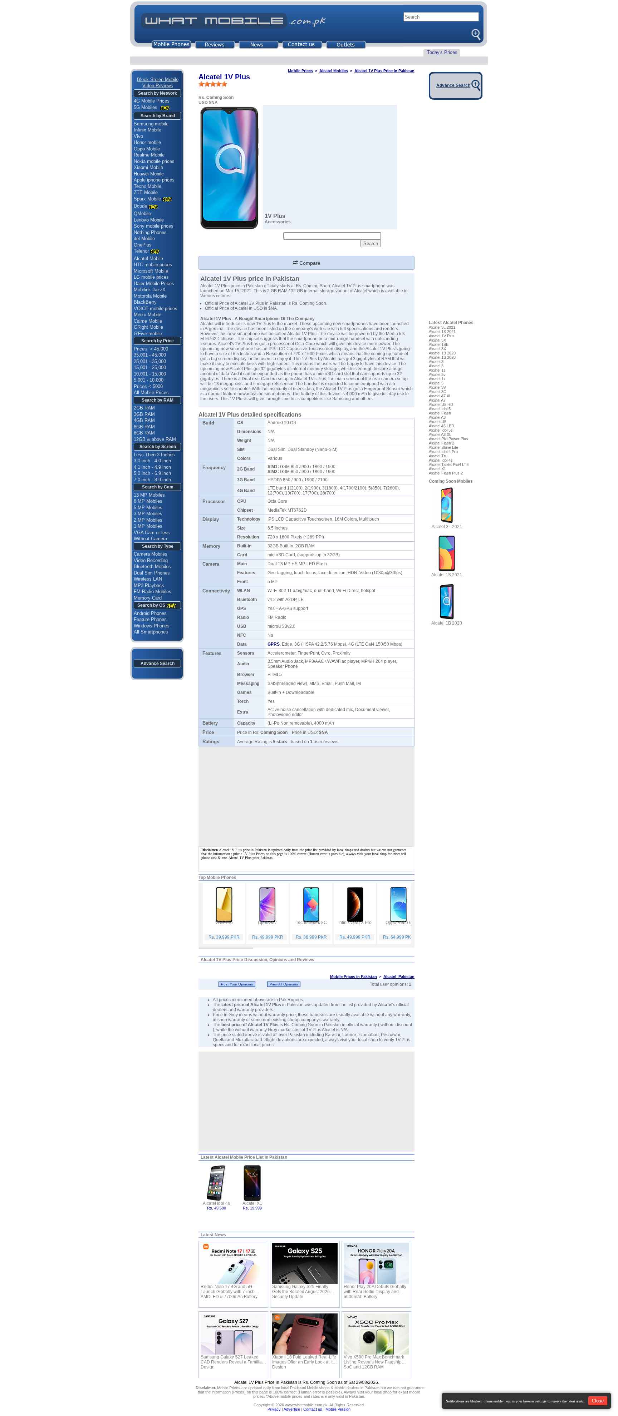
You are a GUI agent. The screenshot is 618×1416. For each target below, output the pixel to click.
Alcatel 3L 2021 (442, 327)
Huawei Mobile (149, 174)
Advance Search (158, 663)
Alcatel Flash (440, 413)
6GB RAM (144, 426)
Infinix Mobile (147, 130)
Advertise (292, 1409)
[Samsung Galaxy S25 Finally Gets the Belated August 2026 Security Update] (305, 1263)
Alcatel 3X (437, 349)
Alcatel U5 (437, 421)
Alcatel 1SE (438, 344)
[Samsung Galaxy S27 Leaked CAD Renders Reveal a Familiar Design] (233, 1334)
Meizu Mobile (147, 314)
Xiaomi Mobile (148, 167)
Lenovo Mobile (149, 220)
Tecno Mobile (147, 186)
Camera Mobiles (150, 554)
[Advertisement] (306, 1102)
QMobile (142, 213)
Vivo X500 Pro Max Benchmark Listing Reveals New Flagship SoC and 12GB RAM (374, 1360)
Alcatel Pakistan (399, 976)
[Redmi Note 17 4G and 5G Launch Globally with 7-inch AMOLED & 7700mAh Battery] (233, 1263)
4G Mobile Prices (152, 101)
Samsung (341, 398)
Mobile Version (337, 1409)
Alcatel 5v (437, 374)
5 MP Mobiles (148, 507)
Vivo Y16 (224, 922)
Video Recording (151, 560)
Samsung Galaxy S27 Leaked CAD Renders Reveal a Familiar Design (232, 1360)
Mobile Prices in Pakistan (353, 976)
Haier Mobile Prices (154, 283)
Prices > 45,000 (151, 349)
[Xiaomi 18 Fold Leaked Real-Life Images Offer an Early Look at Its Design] (305, 1334)
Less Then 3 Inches (154, 454)
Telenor (141, 251)
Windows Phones (152, 625)
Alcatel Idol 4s (216, 1203)
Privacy (274, 1409)
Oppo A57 (267, 922)
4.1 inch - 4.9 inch (152, 467)
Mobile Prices (300, 71)
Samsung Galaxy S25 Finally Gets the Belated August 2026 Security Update (301, 1289)
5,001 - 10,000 (148, 380)
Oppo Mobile (147, 148)
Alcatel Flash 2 (441, 443)
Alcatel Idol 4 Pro (443, 451)
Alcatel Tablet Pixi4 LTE (449, 464)
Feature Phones (150, 619)
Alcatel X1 (252, 1203)
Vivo (138, 136)
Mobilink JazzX (150, 289)
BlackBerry (145, 302)
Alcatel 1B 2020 (442, 353)
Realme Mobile (149, 155)
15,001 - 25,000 (150, 367)
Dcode (140, 206)
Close (598, 1400)
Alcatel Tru (438, 456)
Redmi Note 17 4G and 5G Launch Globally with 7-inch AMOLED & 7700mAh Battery (229, 1289)
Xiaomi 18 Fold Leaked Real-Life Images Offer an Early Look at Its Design (304, 1360)
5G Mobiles (146, 107)
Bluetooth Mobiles (152, 566)
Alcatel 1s (437, 370)
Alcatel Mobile (148, 258)
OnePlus (143, 245)
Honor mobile (147, 142)
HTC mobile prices (153, 264)
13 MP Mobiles (149, 495)
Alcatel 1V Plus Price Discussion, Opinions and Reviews (257, 959)
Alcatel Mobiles (333, 71)
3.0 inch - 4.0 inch (152, 460)
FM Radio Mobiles (152, 591)
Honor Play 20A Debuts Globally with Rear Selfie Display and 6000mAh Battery (375, 1289)
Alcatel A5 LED (441, 426)
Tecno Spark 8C (311, 922)
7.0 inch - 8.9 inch (152, 479)
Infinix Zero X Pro (355, 922)
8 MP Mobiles (148, 501)
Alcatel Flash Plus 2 (446, 473)
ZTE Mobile (146, 192)
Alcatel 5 (436, 383)
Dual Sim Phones (152, 573)
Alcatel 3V (437, 387)
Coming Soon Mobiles (451, 481)
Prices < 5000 (148, 386)
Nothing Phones (150, 232)
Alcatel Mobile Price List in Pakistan (251, 1157)
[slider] (212, 84)
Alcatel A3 (437, 417)
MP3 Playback (149, 585)
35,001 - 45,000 (150, 355)
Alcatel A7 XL (440, 396)
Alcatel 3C (437, 391)
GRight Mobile (148, 327)
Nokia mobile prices (154, 161)
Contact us (312, 1409)
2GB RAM (144, 408)
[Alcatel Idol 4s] (216, 1182)
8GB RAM (144, 433)
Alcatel (385, 1004)
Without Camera (150, 538)
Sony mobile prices (153, 226)
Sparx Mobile (147, 199)
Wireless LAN (148, 579)
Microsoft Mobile (151, 271)
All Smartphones (151, 632)
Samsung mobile (151, 123)
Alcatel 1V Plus (442, 336)
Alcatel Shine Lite (443, 447)
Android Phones (150, 613)
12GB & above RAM (155, 439)
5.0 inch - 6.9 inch (152, 473)
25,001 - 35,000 (150, 361)
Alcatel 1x (437, 379)
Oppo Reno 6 (399, 922)
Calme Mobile (148, 321)
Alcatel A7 (437, 400)
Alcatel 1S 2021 (442, 331)
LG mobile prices (151, 277)
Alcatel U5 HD (441, 404)
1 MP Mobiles (148, 526)
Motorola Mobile (150, 296)
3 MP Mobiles (148, 513)
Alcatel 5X (437, 340)
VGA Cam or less (152, 532)
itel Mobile (144, 238)
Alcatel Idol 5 (440, 409)
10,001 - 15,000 (150, 374)
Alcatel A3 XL (440, 434)
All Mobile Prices (151, 392)
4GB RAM (144, 420)
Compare (309, 263)
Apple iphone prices (154, 180)
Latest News (213, 1234)
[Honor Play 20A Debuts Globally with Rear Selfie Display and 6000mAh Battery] (376, 1263)
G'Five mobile (148, 333)
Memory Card (148, 598)
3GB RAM (144, 414)
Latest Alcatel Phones (451, 322)
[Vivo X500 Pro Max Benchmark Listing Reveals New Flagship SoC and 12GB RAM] (376, 1334)
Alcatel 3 (436, 366)
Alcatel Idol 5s (441, 430)
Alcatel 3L (437, 361)
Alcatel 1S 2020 (442, 357)
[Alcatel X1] (252, 1182)
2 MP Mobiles (148, 520)
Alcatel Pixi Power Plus (448, 439)
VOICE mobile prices (155, 308)
